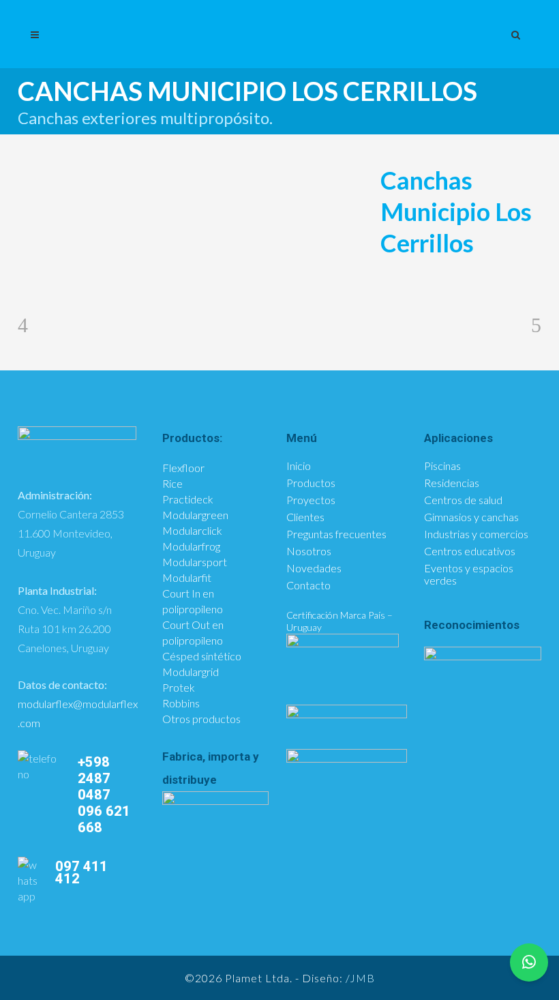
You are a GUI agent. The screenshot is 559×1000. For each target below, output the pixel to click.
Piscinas (442, 466)
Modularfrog (191, 546)
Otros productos (201, 718)
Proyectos (310, 500)
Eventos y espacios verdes (468, 574)
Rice (172, 483)
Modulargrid (190, 671)
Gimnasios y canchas (471, 517)
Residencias (451, 483)
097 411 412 (81, 872)
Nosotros (308, 551)
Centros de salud (463, 500)
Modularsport (194, 561)
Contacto (308, 585)
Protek (178, 687)
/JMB (360, 977)
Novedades (314, 568)
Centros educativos (469, 551)
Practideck (187, 498)
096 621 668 (104, 819)
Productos (310, 483)
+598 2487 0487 (94, 778)
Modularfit (186, 577)
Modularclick (192, 530)
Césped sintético (201, 655)
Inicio (298, 466)
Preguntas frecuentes (336, 534)
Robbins (181, 702)
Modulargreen (195, 514)
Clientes (305, 517)
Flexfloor (183, 467)
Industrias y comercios (476, 534)
